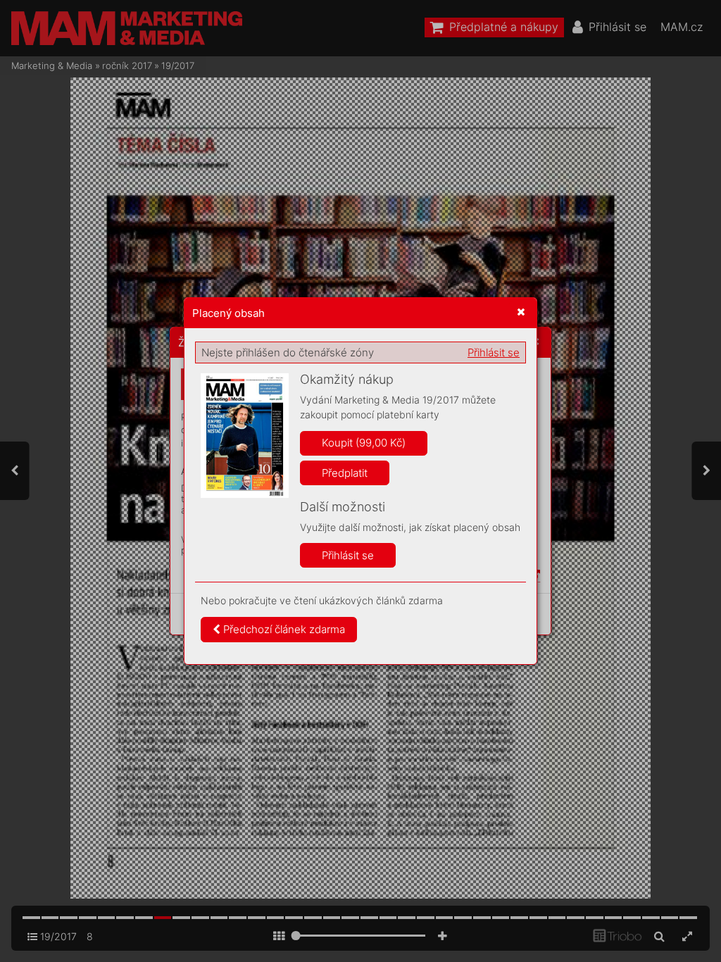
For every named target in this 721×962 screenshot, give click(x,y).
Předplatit (345, 473)
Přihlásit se (494, 352)
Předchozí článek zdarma (282, 629)
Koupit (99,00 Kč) (364, 442)
